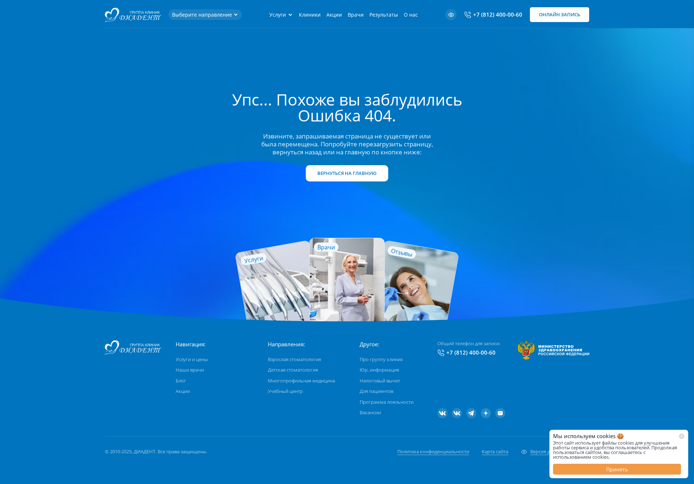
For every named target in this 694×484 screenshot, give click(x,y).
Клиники (310, 14)
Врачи (356, 14)
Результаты (383, 14)
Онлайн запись (559, 14)
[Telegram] (471, 413)
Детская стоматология (293, 370)
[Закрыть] (682, 436)
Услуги (277, 14)
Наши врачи (190, 370)
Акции (334, 14)
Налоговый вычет (380, 380)
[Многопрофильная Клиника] (457, 413)
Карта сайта (495, 451)
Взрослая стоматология (294, 359)
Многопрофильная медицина (301, 380)
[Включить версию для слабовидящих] (451, 14)
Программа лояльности (387, 402)
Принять (617, 469)
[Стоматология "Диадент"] (442, 413)
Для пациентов (376, 391)
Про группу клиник (381, 359)
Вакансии (370, 412)
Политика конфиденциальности (433, 451)
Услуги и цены (192, 359)
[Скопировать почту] (500, 413)
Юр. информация (379, 370)
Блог (181, 380)
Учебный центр (285, 391)
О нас (411, 14)
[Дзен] (486, 413)
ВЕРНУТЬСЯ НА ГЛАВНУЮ (347, 173)
